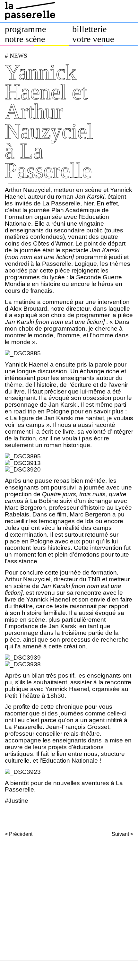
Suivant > (122, 834)
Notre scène (25, 39)
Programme (25, 29)
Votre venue (93, 39)
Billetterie (89, 29)
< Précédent (18, 834)
